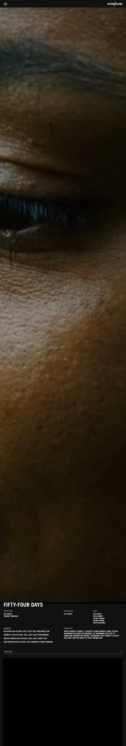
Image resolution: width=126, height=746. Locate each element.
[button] (121, 652)
